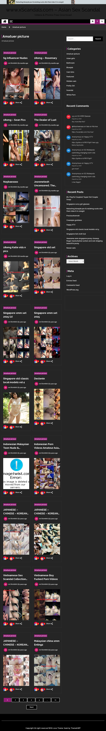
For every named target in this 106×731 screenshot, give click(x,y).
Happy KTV (88, 137)
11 (55, 700)
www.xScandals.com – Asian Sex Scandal (53, 10)
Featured (70, 77)
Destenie (39, 378)
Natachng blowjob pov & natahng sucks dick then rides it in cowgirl (40, 2)
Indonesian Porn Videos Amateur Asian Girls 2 (47, 446)
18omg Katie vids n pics (14, 249)
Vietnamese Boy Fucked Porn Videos (46, 577)
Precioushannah (73, 216)
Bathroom (70, 63)
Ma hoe (95, 126)
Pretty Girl (70, 86)
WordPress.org (72, 290)
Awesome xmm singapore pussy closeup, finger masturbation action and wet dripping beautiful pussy (84, 240)
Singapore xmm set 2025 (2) (14, 314)
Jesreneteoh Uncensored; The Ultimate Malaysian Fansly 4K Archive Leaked (45, 183)
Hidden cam (71, 81)
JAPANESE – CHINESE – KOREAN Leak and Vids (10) (15, 511)
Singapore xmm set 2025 (45, 314)
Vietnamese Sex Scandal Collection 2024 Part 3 (14, 577)
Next (32, 707)
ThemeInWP (76, 728)
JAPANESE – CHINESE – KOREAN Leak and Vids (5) (15, 643)
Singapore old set (44, 247)
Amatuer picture (10, 53)
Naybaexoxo (10, 181)
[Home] (5, 21)
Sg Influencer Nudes (15, 57)
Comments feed (73, 285)
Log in (69, 276)
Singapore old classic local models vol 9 (82, 229)
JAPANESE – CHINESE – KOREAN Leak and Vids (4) (46, 511)
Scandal (69, 90)
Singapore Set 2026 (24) (76, 234)
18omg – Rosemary (45, 57)
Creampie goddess (74, 220)
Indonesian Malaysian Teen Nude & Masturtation (16, 446)
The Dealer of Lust (45, 119)
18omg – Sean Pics (14, 119)
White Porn (71, 95)
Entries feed (71, 281)
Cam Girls (70, 72)
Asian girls (70, 58)
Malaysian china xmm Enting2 (47, 642)
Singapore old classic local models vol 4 (16, 380)
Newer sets (71, 248)
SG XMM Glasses (83, 116)
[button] (92, 21)
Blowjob (69, 67)
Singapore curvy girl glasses (77, 204)
